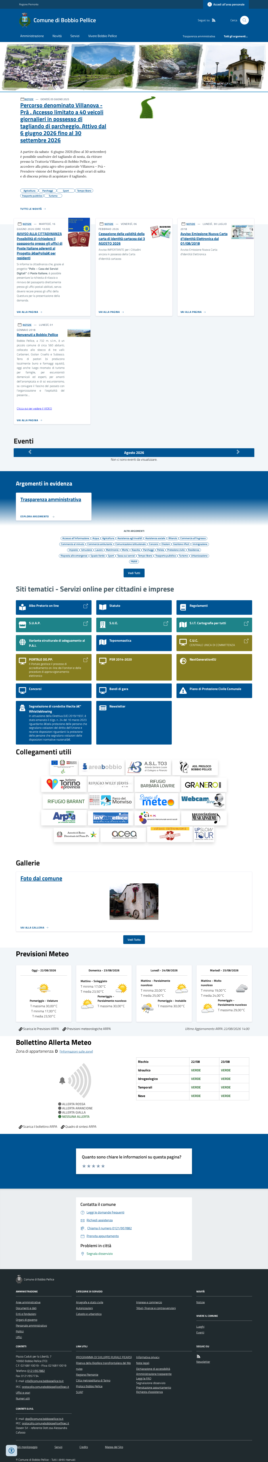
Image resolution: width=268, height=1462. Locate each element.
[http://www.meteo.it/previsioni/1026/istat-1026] (156, 801)
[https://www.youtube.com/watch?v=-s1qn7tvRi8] (170, 834)
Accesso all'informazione (75, 538)
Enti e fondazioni (26, 1314)
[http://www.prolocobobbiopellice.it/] (195, 767)
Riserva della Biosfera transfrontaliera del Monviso (103, 1366)
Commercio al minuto (72, 543)
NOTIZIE (29, 99)
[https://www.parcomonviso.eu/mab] (112, 801)
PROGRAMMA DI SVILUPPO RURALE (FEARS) (104, 1357)
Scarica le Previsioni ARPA (40, 1028)
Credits (83, 1447)
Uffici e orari (23, 1392)
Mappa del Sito (114, 1447)
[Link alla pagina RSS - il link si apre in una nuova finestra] (213, 20)
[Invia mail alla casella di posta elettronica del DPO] (44, 1419)
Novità (57, 35)
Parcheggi (148, 549)
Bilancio (172, 538)
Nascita (136, 549)
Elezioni (166, 543)
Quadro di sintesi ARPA (80, 1126)
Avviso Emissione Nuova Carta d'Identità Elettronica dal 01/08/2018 (204, 238)
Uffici (19, 1337)
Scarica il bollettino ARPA (39, 1126)
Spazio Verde (98, 555)
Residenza (193, 549)
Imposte (73, 549)
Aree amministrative (28, 1302)
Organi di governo (26, 1319)
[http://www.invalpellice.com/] (110, 818)
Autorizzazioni (84, 1308)
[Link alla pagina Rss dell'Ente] (198, 1356)
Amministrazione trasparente (154, 1374)
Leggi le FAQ (143, 1378)
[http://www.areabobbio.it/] (102, 767)
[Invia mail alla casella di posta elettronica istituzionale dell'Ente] (44, 1381)
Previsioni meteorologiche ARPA (88, 1028)
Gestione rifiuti (181, 543)
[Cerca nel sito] (243, 20)
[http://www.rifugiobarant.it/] (65, 801)
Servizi (74, 35)
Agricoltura (108, 538)
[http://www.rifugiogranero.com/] (204, 785)
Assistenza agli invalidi (129, 538)
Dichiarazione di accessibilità (153, 1369)
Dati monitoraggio (26, 1447)
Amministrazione (32, 35)
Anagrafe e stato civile (89, 1302)
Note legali (142, 1363)
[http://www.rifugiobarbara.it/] (157, 784)
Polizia (160, 549)
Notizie (200, 1302)
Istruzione (86, 549)
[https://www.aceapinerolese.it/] (123, 835)
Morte (125, 549)
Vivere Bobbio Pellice (102, 35)
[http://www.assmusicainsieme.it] (204, 818)
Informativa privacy (148, 1357)
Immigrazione (200, 543)
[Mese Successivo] (238, 451)
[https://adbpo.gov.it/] (76, 835)
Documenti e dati (26, 1308)
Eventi (200, 1332)
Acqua (95, 538)
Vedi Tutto (134, 939)
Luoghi (200, 1326)
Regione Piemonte (28, 4)
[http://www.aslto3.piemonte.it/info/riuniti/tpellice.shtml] (148, 767)
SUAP (79, 1392)
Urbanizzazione (199, 555)
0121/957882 (36, 1371)
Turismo (183, 555)
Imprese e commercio (149, 1302)
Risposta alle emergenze (74, 555)
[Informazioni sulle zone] (76, 1051)
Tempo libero (145, 555)
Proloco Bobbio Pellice (89, 1386)
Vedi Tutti (134, 573)
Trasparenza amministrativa (199, 36)
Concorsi (153, 543)
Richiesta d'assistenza (149, 1392)
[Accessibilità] (11, 1450)
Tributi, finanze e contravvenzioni (156, 1308)
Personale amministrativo (31, 1325)
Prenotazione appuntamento (153, 1387)
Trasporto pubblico (165, 555)
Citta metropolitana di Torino (93, 1380)
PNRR (134, 561)
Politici (20, 1331)
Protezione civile (176, 549)
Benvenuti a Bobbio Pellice (37, 334)
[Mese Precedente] (29, 451)
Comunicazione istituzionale (130, 543)
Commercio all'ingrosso (193, 538)
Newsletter (203, 1361)
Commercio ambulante (99, 543)
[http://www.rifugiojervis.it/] (110, 784)
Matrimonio (112, 549)
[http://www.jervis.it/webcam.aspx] (202, 801)
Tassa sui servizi (126, 555)
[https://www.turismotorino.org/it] (64, 784)
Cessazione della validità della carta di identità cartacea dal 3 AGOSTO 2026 (122, 238)
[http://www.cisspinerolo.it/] (157, 818)
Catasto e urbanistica (89, 1314)
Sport (111, 555)
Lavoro (99, 549)
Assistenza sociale (155, 538)
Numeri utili (23, 1398)
